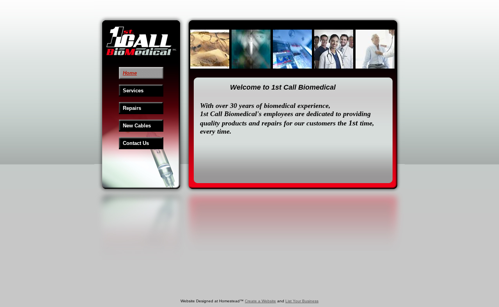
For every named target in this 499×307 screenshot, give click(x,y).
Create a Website (260, 301)
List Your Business (302, 301)
